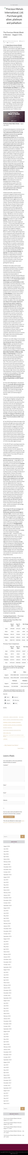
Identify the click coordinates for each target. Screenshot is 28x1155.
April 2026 (6, 856)
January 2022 (7, 987)
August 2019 (7, 1062)
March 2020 (6, 1044)
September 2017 (7, 1088)
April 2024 (6, 918)
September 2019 (7, 1059)
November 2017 (7, 1083)
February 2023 (7, 954)
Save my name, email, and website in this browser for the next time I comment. (12, 812)
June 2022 (6, 975)
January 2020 (7, 1049)
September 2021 (7, 998)
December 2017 (7, 1080)
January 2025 (7, 895)
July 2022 (6, 972)
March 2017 (6, 1103)
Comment (5, 765)
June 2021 (6, 1005)
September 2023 (7, 936)
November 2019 (7, 1054)
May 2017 (6, 1098)
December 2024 (7, 897)
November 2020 (7, 1023)
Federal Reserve (16, 722)
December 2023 (7, 928)
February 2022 (7, 985)
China (8, 719)
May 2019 (6, 1070)
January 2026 (7, 864)
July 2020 (6, 1034)
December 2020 (7, 1021)
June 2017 (6, 1095)
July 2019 (6, 1065)
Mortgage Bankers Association (12, 730)
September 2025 (7, 874)
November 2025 (7, 869)
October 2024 (7, 903)
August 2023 (7, 939)
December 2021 (7, 990)
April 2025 (6, 887)
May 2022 (6, 977)
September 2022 (7, 967)
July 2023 (6, 941)
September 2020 (7, 1029)
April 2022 (6, 980)
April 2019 (6, 1072)
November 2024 (7, 900)
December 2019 (7, 1052)
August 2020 (7, 1031)
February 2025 (7, 892)
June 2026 (6, 851)
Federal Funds (7, 722)
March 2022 (6, 982)
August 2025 (7, 877)
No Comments (11, 42)
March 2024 (6, 921)
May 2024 (6, 915)
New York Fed (7, 732)
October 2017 (7, 1085)
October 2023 (7, 933)
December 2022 (7, 959)
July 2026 (6, 849)
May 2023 (6, 946)
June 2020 (6, 1036)
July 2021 (6, 1003)
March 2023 (6, 951)
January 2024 (7, 926)
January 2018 (7, 1077)
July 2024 (6, 910)
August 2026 (7, 846)
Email (5, 792)
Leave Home (21, 748)
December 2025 (7, 866)
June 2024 (6, 913)
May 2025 (6, 885)
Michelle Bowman (17, 724)
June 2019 (6, 1067)
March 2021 (6, 1013)
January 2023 (7, 957)
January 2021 (7, 1018)
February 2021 (7, 1016)
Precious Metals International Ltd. (11, 41)
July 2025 (6, 879)
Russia (5, 738)
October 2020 (7, 1026)
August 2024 (7, 908)
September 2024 (7, 905)
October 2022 (7, 964)
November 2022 (7, 962)
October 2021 (7, 995)
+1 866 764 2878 (15, 5)
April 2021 (6, 1011)
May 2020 (6, 1039)
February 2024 (7, 923)
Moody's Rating (7, 727)
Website (5, 800)
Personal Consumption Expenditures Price (13, 736)
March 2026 (6, 859)
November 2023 (7, 931)
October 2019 (7, 1057)
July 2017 (6, 1093)
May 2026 (6, 854)
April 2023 (6, 949)
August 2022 (7, 969)
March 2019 (6, 1075)
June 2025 (6, 882)
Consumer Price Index (17, 719)
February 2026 (7, 861)
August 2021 (7, 1000)
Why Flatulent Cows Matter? (10, 745)
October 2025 (7, 872)
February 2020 (7, 1047)
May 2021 (6, 1008)
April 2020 (6, 1041)
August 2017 (7, 1090)
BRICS (4, 719)
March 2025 (6, 890)
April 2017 (6, 1101)
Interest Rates (7, 724)
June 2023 (6, 944)
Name (5, 785)
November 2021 (7, 993)
